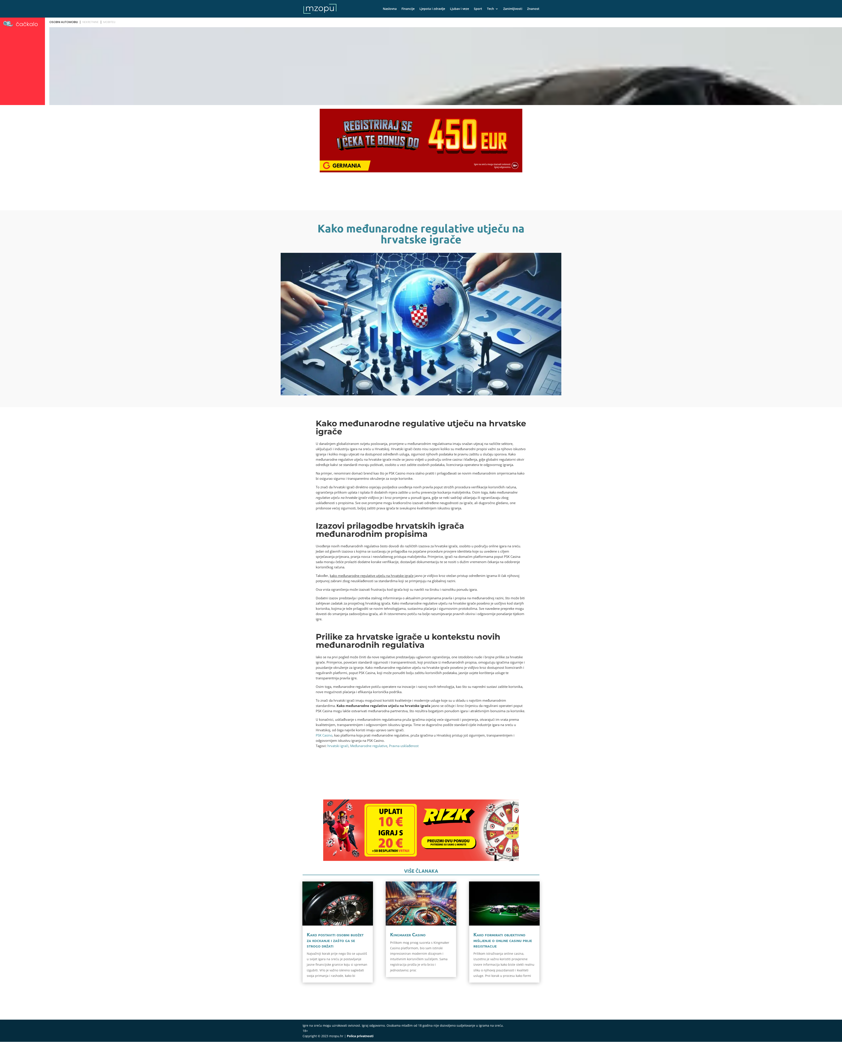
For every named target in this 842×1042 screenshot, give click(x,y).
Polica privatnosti (360, 1036)
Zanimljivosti (512, 9)
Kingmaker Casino (408, 934)
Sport (478, 9)
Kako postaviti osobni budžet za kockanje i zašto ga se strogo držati (335, 939)
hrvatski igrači (337, 746)
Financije (408, 9)
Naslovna (390, 9)
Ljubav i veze (459, 9)
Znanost (533, 9)
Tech (490, 9)
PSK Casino (324, 735)
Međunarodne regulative (368, 746)
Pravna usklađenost (404, 746)
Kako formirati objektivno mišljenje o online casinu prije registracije (502, 939)
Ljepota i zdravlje (432, 9)
